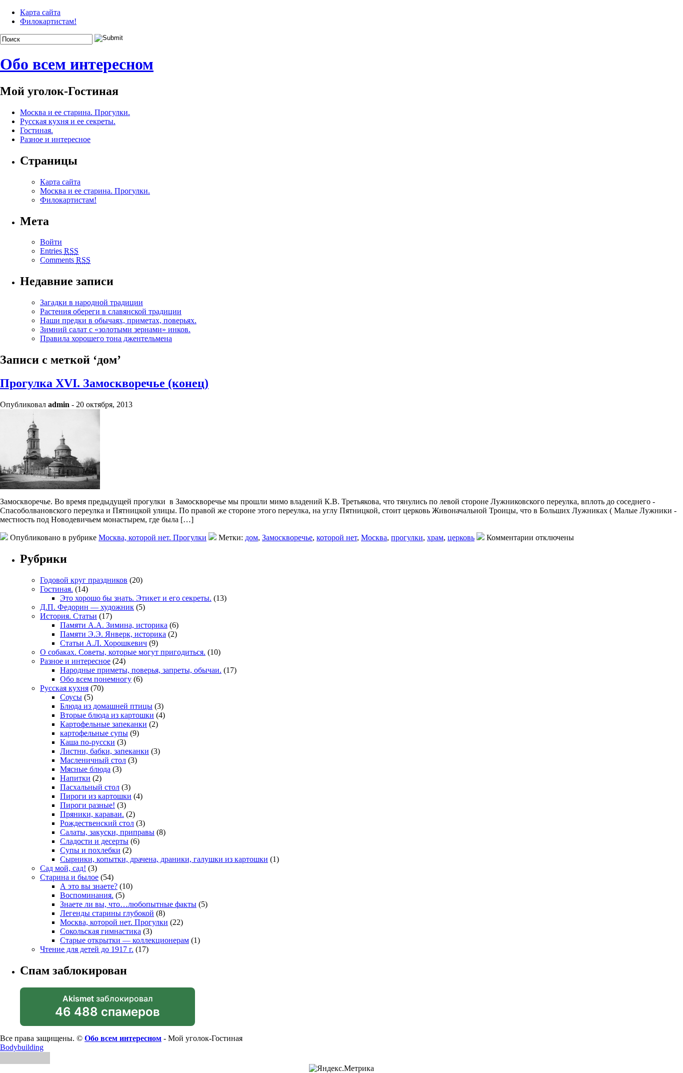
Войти (51, 242)
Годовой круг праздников (84, 580)
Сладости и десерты (94, 841)
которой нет (336, 537)
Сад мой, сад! (63, 868)
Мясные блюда (85, 769)
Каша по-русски (87, 742)
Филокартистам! (48, 21)
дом (251, 537)
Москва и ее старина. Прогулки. (75, 112)
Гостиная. (36, 130)
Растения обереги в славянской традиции (111, 311)
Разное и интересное (55, 139)
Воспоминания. (87, 895)
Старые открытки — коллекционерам (124, 940)
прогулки (407, 537)
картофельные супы (94, 733)
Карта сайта (40, 12)
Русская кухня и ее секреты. (68, 121)
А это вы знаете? (89, 886)
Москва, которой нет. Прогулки (152, 537)
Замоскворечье (287, 537)
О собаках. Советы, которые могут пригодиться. (123, 652)
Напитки (75, 778)
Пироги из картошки (96, 796)
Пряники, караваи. (92, 814)
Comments (65, 260)
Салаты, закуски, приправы (107, 832)
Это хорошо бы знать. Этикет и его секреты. (136, 598)
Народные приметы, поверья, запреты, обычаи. (141, 670)
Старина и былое (69, 877)
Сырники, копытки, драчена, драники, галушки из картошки (164, 859)
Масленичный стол (93, 760)
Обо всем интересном (77, 64)
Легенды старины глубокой (107, 913)
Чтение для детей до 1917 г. (87, 949)
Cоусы (71, 697)
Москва (374, 537)
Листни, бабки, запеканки (104, 751)
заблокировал (107, 1009)
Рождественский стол (97, 823)
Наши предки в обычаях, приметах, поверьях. (118, 320)
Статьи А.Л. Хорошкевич (103, 643)
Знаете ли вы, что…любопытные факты (128, 904)
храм (435, 537)
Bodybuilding (22, 1047)
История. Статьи (68, 616)
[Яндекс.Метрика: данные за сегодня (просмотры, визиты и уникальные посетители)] (341, 1068)
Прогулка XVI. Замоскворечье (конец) (104, 383)
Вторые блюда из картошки (107, 715)
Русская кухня (64, 688)
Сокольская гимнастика (100, 931)
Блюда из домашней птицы (106, 706)
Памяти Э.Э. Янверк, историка (113, 634)
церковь (461, 537)
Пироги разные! (87, 805)
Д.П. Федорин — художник (87, 607)
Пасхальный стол (90, 787)
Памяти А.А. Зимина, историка (114, 625)
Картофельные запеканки (103, 724)
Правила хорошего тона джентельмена (106, 338)
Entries (59, 251)
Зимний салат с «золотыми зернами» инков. (115, 329)
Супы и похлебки (90, 850)
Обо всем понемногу (96, 679)
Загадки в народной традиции (91, 302)
